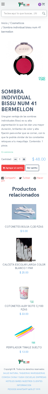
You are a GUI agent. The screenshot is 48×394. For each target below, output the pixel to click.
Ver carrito (32, 168)
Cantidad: (6, 159)
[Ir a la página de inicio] (24, 4)
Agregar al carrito (25, 218)
